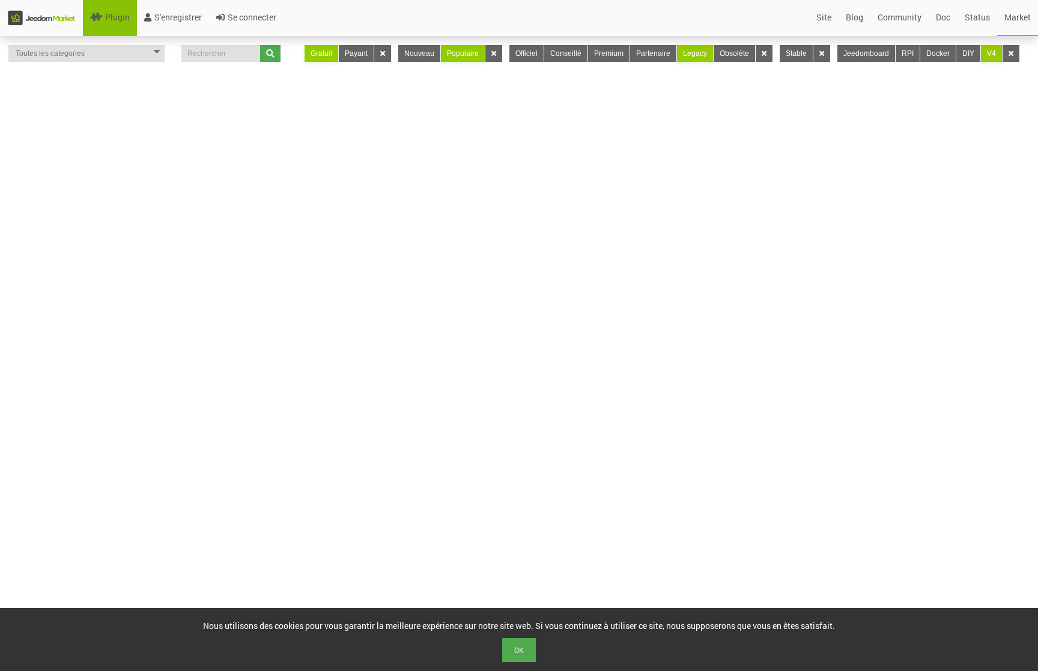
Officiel (526, 53)
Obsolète (734, 53)
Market (1017, 17)
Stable (796, 53)
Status (977, 17)
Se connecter (252, 17)
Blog (854, 17)
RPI (908, 53)
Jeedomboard (866, 53)
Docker (938, 53)
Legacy (695, 53)
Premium (609, 53)
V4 (991, 53)
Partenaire (653, 53)
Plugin (117, 17)
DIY (968, 53)
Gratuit (321, 53)
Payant (356, 53)
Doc (943, 17)
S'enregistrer (178, 17)
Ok (519, 650)
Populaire (463, 53)
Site (823, 17)
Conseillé (565, 53)
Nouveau (419, 53)
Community (899, 17)
